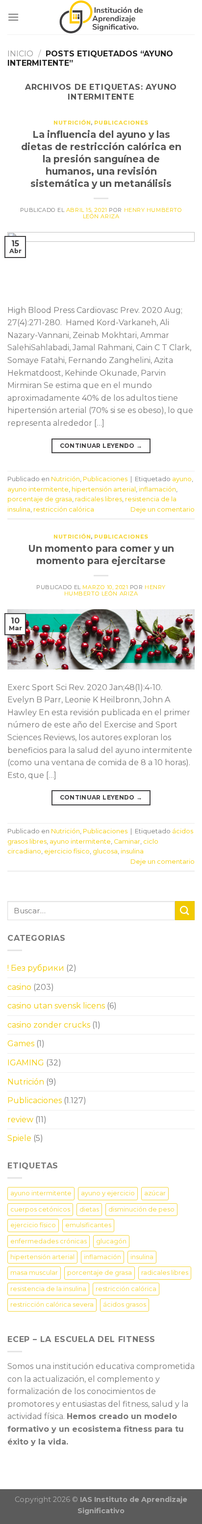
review (20, 1119)
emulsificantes (88, 1225)
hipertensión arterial (104, 489)
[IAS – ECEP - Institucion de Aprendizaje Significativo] (101, 17)
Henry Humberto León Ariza (132, 213)
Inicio (20, 53)
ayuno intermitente (38, 489)
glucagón (111, 1241)
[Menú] (13, 17)
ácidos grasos (124, 1304)
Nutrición (72, 122)
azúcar (155, 1193)
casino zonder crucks (48, 1025)
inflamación (157, 489)
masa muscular (34, 1272)
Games (20, 1043)
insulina (132, 851)
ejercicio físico (67, 851)
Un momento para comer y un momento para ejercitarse (101, 554)
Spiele (19, 1138)
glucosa (105, 851)
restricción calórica (63, 509)
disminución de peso (141, 1209)
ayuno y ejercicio (108, 1193)
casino (19, 987)
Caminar (127, 841)
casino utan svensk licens (56, 1005)
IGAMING (25, 1062)
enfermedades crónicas (48, 1241)
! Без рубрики (35, 968)
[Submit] (185, 910)
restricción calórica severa (52, 1304)
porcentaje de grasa (39, 499)
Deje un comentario (162, 509)
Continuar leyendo (101, 445)
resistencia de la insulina (48, 1288)
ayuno (182, 479)
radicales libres (98, 499)
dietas (89, 1209)
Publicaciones (121, 122)
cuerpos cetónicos (40, 1209)
